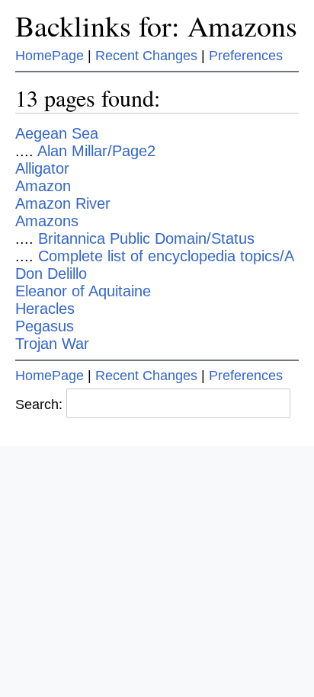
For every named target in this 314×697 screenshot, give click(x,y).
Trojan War (52, 343)
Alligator (42, 168)
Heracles (45, 308)
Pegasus (44, 326)
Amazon (43, 185)
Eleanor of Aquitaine (83, 291)
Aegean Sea (56, 133)
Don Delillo (51, 273)
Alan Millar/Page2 (96, 150)
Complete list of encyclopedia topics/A (166, 256)
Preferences (246, 55)
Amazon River (63, 203)
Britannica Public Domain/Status (146, 238)
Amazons (46, 221)
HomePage (49, 55)
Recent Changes (146, 55)
